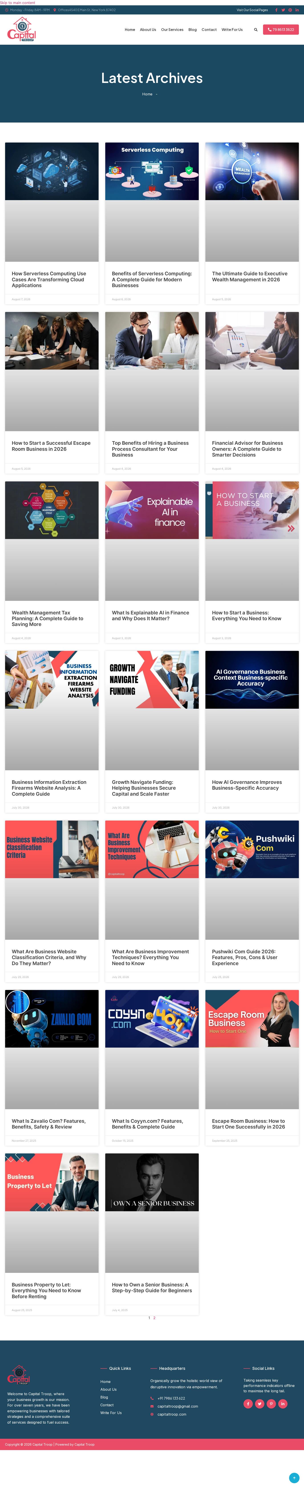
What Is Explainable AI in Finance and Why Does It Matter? (150, 615)
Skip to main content (17, 2)
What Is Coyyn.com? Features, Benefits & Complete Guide (147, 1124)
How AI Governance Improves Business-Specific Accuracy (247, 785)
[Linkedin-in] (297, 10)
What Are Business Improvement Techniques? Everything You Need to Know (150, 957)
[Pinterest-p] (271, 1404)
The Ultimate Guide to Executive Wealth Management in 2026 (250, 276)
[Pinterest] (290, 10)
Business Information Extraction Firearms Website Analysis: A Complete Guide (49, 788)
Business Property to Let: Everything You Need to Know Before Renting (46, 1290)
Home (130, 29)
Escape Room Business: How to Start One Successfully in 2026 (248, 1124)
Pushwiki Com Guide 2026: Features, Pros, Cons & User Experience (245, 957)
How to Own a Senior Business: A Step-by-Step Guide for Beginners (152, 1287)
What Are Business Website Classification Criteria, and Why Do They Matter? (49, 957)
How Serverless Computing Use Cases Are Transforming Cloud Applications (49, 279)
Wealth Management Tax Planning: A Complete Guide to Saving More (47, 618)
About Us (148, 29)
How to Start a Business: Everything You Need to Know (246, 615)
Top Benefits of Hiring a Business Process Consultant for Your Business (150, 449)
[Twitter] (283, 10)
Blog (192, 29)
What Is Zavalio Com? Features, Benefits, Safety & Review (49, 1124)
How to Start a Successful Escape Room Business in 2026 (51, 446)
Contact (209, 29)
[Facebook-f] (276, 10)
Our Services (172, 29)
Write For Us (232, 29)
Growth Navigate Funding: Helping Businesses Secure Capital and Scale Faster (144, 788)
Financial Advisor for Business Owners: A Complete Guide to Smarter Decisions (247, 449)
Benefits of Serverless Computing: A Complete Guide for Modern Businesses (152, 279)
